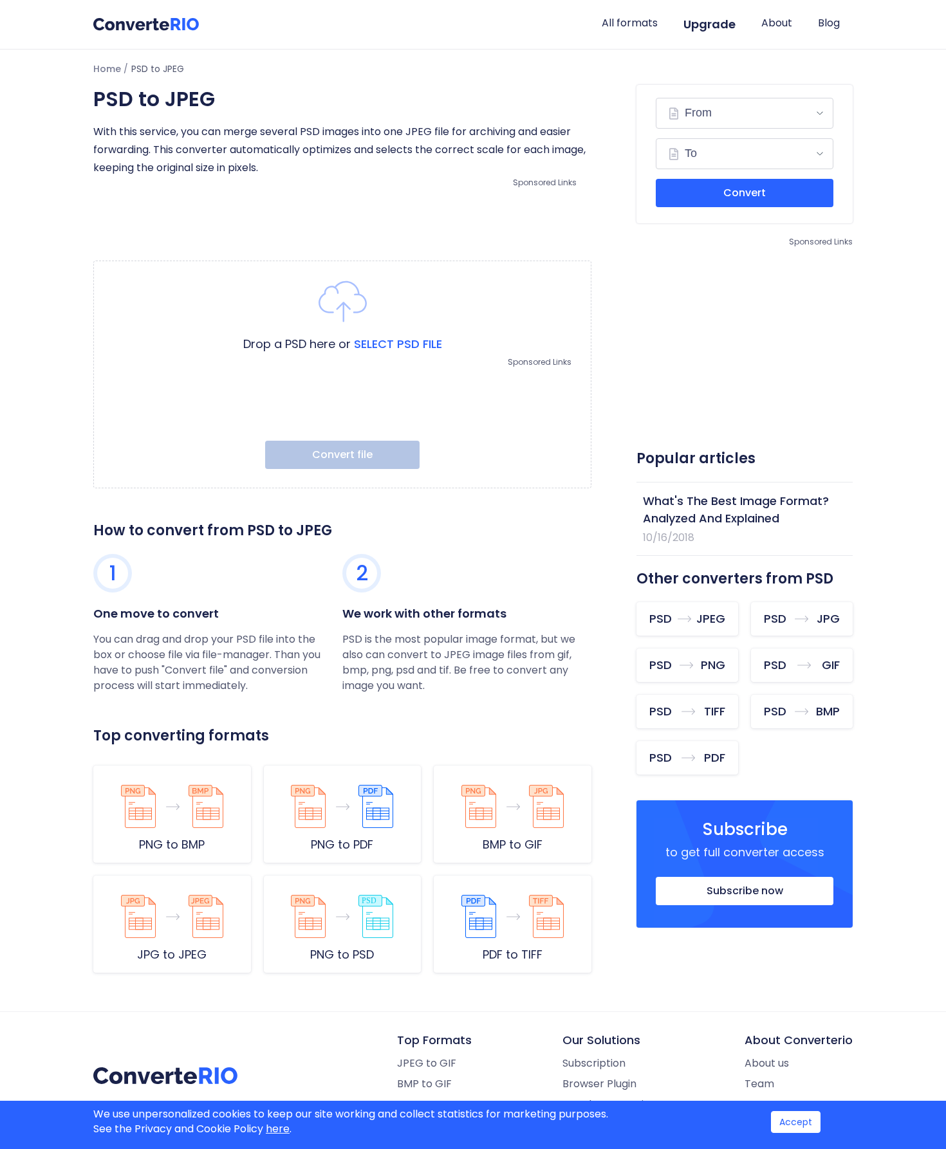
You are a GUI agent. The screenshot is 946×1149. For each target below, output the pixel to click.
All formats (630, 22)
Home (107, 68)
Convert (744, 192)
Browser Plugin (599, 1083)
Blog (829, 22)
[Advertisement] (342, 219)
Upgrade (709, 24)
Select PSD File (398, 344)
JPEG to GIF (426, 1063)
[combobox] (744, 113)
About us (767, 1063)
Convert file (342, 454)
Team (759, 1083)
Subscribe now (745, 890)
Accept (795, 1122)
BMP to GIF (424, 1083)
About (776, 22)
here (278, 1128)
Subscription (594, 1063)
